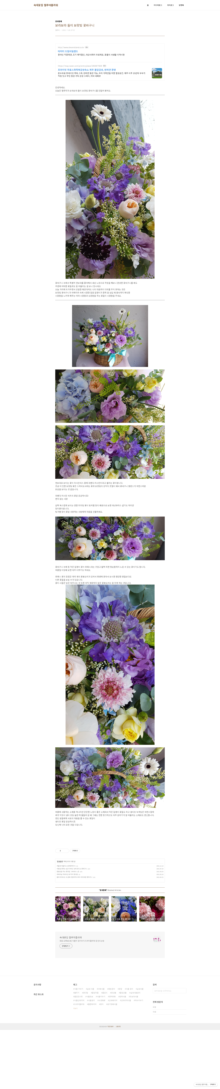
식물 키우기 (78, 989)
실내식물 (140, 989)
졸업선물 (123, 992)
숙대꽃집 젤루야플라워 (46, 5)
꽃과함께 (60, 861)
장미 (102, 1004)
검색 (183, 990)
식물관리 (91, 1000)
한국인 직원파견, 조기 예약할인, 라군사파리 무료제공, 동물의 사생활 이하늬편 (91, 54)
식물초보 (89, 996)
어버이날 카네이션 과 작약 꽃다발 (67, 874)
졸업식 (104, 992)
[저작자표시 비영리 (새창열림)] (82, 851)
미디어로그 (158, 5)
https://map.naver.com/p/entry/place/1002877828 (80, 66)
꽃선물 (113, 992)
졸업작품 (95, 992)
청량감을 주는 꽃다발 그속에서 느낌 (68, 871)
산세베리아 (113, 1000)
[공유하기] (63, 851)
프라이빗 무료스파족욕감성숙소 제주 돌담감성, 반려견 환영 (87, 69)
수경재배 (102, 1000)
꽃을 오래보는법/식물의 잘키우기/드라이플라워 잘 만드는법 (82, 940)
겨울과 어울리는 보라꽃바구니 (66, 866)
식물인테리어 (79, 1000)
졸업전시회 (78, 996)
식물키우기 (101, 996)
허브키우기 (139, 1000)
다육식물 (101, 989)
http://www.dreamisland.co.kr (71, 47)
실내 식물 (90, 989)
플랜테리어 (92, 1004)
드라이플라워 (79, 1004)
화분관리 (111, 989)
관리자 (118, 1026)
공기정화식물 (112, 1004)
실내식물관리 (135, 992)
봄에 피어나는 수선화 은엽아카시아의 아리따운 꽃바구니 (74, 877)
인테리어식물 (126, 1000)
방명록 (181, 5)
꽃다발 (85, 992)
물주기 (76, 992)
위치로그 (170, 5)
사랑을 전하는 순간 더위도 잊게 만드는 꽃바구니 (72, 869)
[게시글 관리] (66, 851)
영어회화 (112, 996)
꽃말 (120, 989)
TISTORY (110, 1026)
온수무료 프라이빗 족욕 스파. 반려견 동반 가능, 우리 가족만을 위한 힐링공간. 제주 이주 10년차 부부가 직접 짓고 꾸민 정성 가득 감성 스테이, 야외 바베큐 (101, 74)
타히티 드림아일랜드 (68, 51)
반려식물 (122, 996)
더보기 (75, 1008)
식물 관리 (129, 989)
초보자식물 (134, 996)
